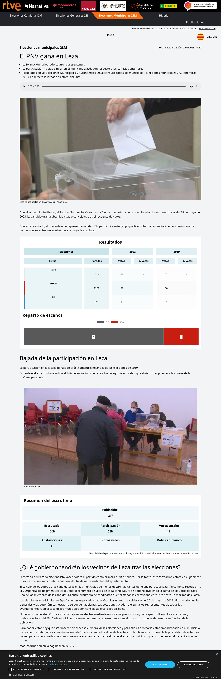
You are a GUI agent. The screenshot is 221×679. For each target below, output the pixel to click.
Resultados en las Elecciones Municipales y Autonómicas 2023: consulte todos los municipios (82, 73)
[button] (74, 674)
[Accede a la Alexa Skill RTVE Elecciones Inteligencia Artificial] (200, 6)
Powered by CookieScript (205, 677)
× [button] (217, 654)
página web (57, 646)
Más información (207, 28)
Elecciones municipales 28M (43, 47)
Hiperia (164, 15)
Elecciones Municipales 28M (118, 15)
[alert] (110, 664)
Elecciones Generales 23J (72, 15)
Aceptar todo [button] (160, 664)
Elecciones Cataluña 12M (26, 15)
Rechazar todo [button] (193, 664)
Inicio (110, 35)
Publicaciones (195, 22)
